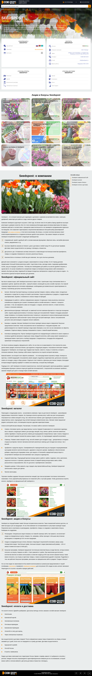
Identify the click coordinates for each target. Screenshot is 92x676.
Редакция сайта (46, 672)
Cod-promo (12, 566)
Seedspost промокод (30, 566)
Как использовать (39, 49)
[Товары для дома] (42, 53)
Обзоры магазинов (13, 12)
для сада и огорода (14, 232)
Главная (5, 12)
